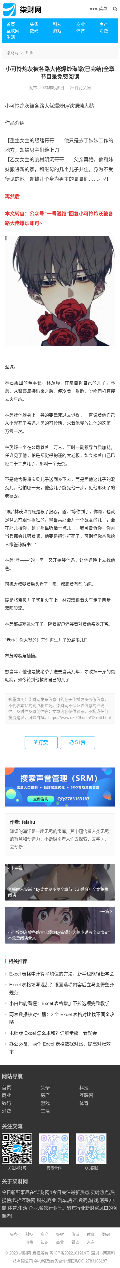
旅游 (75, 1234)
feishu (28, 822)
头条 (34, 24)
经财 (60, 1234)
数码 (34, 30)
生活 (10, 37)
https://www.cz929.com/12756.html (79, 717)
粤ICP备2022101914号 (70, 1253)
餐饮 (75, 1242)
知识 (30, 52)
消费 (103, 30)
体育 (80, 30)
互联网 (12, 30)
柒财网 (12, 52)
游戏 (57, 30)
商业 (80, 24)
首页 (10, 24)
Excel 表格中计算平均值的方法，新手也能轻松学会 (61, 973)
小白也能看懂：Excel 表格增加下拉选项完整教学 (59, 1003)
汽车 (91, 1242)
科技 (57, 24)
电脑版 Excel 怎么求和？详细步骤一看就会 (53, 1033)
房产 (103, 24)
